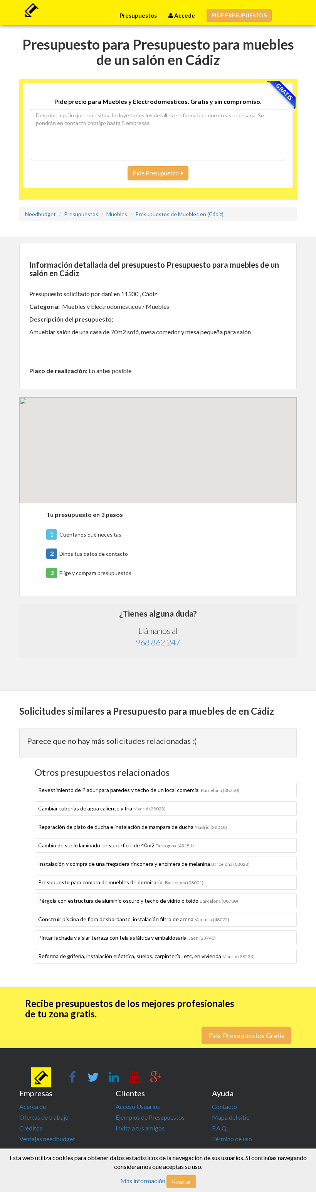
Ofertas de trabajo (44, 1117)
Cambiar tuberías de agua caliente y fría (102, 808)
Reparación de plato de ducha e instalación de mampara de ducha (132, 827)
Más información (142, 1180)
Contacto (224, 1106)
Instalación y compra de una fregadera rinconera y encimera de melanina (144, 863)
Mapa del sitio (231, 1117)
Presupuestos (138, 15)
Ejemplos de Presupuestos (150, 1117)
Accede (184, 15)
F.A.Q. (220, 1128)
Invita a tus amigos (140, 1128)
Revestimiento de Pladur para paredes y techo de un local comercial (138, 790)
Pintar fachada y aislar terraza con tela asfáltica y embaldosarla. (127, 937)
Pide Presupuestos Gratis (246, 1035)
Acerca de (32, 1106)
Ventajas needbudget (47, 1138)
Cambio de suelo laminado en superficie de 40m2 (116, 845)
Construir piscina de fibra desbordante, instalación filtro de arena (133, 919)
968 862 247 (158, 642)
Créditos (30, 1128)
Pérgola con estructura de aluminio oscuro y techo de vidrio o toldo (138, 900)
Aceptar (181, 1181)
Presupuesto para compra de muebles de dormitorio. (120, 882)
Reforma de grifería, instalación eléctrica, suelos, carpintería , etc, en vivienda (146, 956)
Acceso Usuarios (138, 1106)
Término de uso (232, 1138)
